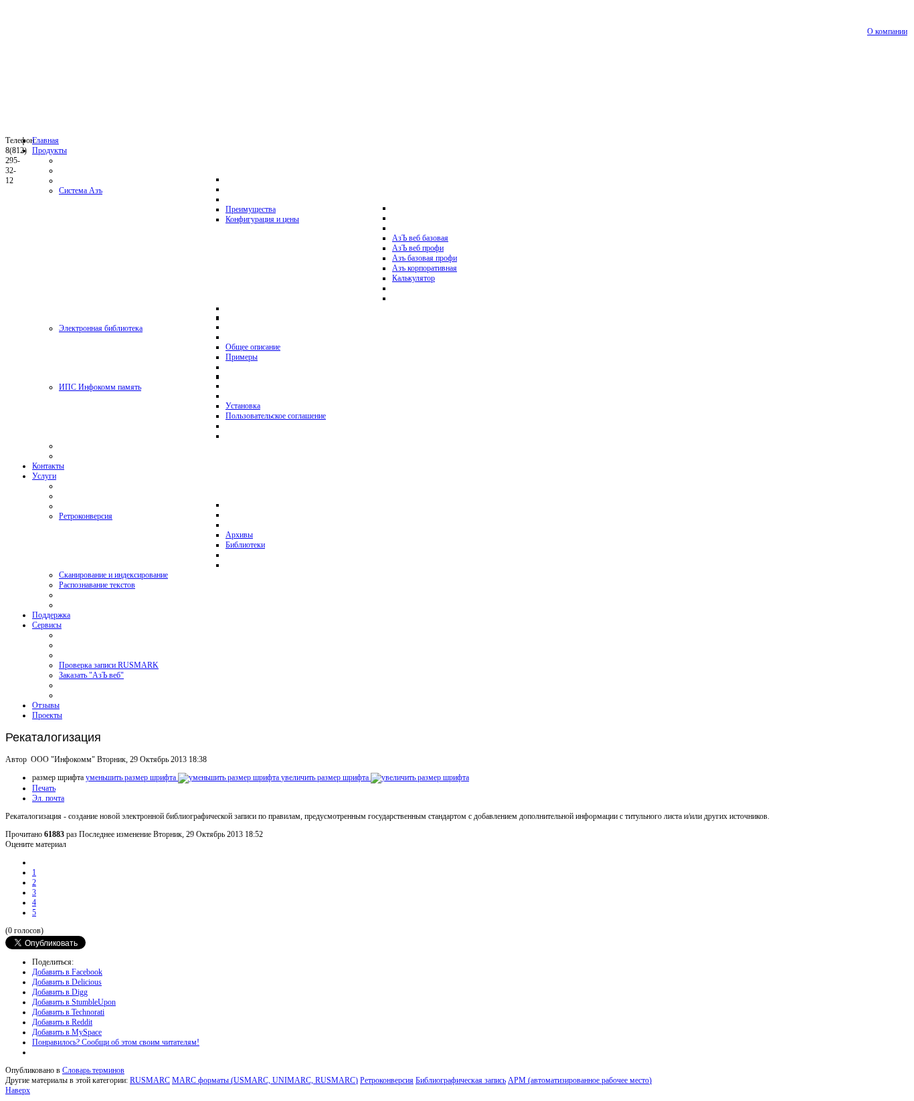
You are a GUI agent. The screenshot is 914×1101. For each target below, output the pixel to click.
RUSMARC (150, 1080)
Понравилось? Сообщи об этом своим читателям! (115, 1042)
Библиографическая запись (461, 1080)
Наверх (17, 1090)
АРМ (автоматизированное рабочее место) (580, 1080)
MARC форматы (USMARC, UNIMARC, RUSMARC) (265, 1080)
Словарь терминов (93, 1070)
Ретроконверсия (387, 1080)
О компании (887, 31)
